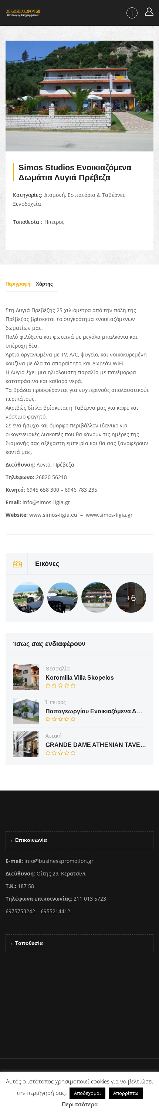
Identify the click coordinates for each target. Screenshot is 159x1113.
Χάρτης (44, 284)
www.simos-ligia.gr (109, 514)
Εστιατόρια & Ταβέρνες (96, 194)
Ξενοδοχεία (27, 203)
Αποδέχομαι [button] (87, 1093)
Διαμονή (54, 194)
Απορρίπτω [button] (125, 1093)
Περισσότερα (80, 1104)
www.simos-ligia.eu (53, 514)
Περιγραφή (18, 284)
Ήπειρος (54, 221)
